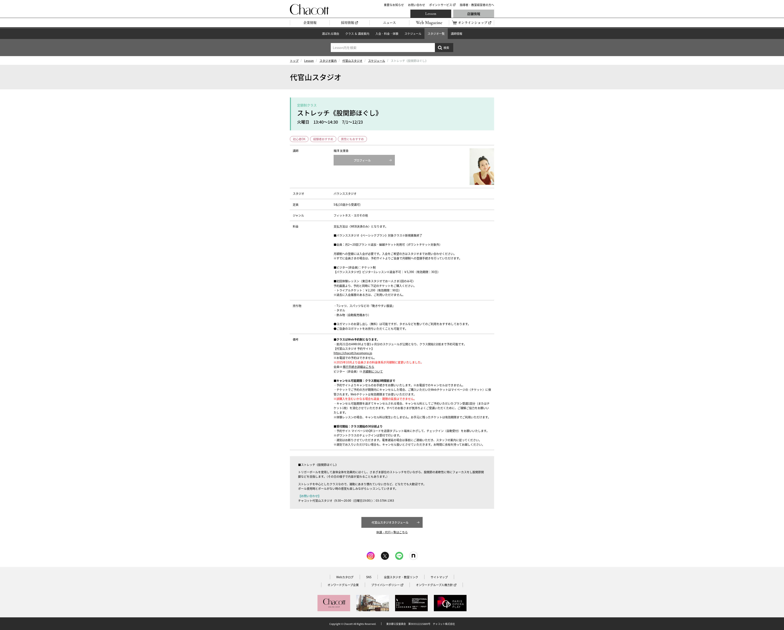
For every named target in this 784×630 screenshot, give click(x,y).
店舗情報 (473, 13)
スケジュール (412, 33)
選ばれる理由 (330, 33)
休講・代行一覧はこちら (392, 532)
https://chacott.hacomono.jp (353, 353)
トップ (294, 61)
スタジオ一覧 (436, 33)
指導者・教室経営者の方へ (477, 5)
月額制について (373, 371)
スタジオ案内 (328, 61)
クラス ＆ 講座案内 (357, 33)
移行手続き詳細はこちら (358, 367)
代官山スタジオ (352, 61)
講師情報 (456, 33)
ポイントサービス (440, 5)
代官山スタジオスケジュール (390, 522)
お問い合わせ (416, 5)
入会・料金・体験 (386, 33)
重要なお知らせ (394, 5)
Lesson (430, 13)
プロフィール (362, 160)
